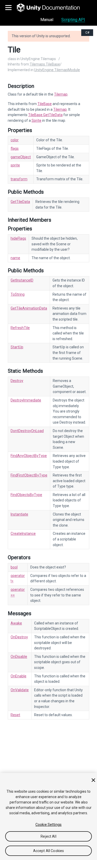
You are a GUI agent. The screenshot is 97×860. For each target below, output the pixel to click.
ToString (18, 294)
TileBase (45, 104)
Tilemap (61, 94)
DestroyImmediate (26, 400)
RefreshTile (20, 328)
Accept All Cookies (48, 851)
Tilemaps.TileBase (45, 64)
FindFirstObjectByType (29, 475)
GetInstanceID (22, 280)
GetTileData (20, 202)
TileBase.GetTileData (45, 115)
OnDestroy (19, 637)
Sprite (36, 120)
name (15, 258)
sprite (15, 165)
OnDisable (19, 657)
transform (19, 179)
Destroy (17, 381)
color (15, 140)
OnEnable (18, 676)
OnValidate (20, 690)
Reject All (48, 836)
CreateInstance (23, 533)
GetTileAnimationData (29, 308)
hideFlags (18, 238)
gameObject (21, 157)
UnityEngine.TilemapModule (57, 70)
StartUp (17, 347)
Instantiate (19, 514)
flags (15, 148)
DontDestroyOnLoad (27, 431)
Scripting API (73, 19)
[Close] (93, 780)
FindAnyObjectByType (29, 456)
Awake (16, 623)
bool (14, 567)
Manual (46, 19)
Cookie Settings (48, 824)
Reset (15, 715)
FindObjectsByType (26, 495)
